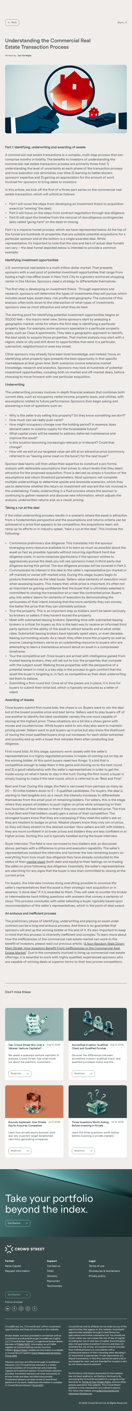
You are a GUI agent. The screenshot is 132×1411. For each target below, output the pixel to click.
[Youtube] (27, 1308)
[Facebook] (14, 1308)
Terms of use (96, 1266)
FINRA (20, 1344)
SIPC (27, 1344)
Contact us (53, 1266)
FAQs (50, 1271)
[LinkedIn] (7, 1308)
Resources (53, 1281)
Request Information (17, 1271)
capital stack (36, 861)
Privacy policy (97, 1276)
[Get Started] (17, 1223)
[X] (34, 1308)
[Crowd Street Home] (24, 1249)
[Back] (12, 22)
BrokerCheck (21, 1350)
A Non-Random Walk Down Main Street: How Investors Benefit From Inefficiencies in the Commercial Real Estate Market (65, 948)
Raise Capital (13, 1266)
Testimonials (54, 1286)
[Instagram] (21, 1308)
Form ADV (37, 1385)
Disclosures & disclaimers (104, 1271)
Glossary (52, 1276)
